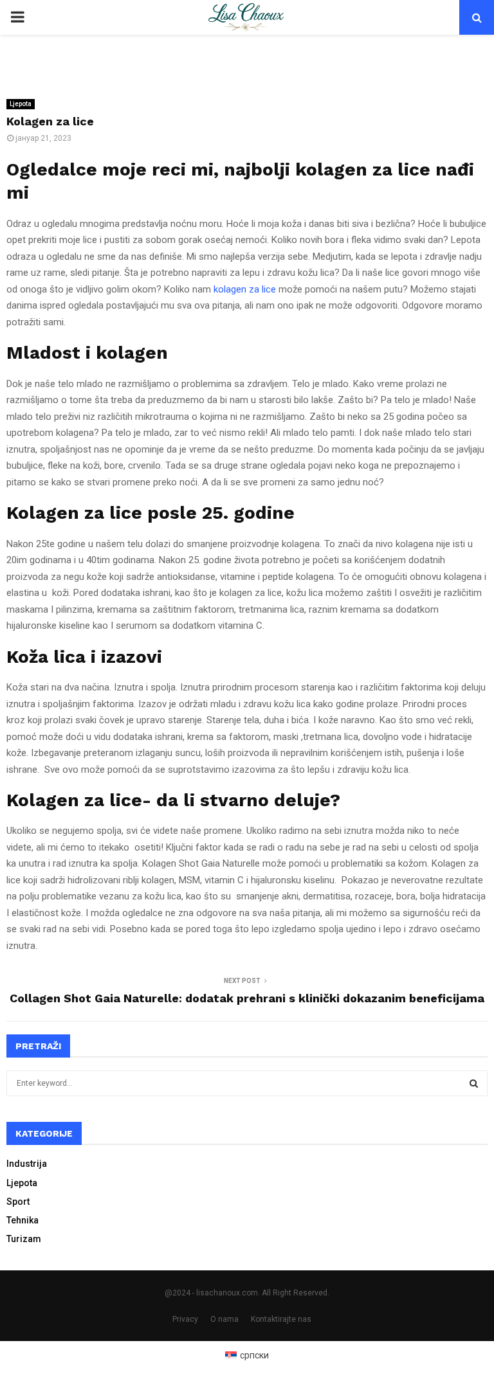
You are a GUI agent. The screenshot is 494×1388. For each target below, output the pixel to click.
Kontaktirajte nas (281, 1319)
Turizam (23, 1239)
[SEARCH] (474, 1083)
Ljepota (21, 103)
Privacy (185, 1319)
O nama (224, 1319)
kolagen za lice (245, 289)
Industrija (26, 1163)
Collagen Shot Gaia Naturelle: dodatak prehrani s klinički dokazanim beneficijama (247, 998)
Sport (18, 1201)
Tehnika (22, 1220)
